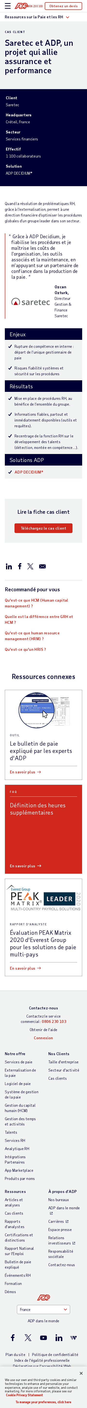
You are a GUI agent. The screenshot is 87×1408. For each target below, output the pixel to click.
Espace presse (60, 1229)
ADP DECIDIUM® (28, 472)
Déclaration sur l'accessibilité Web (42, 1366)
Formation (13, 1283)
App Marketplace (19, 1170)
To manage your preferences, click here (43, 1402)
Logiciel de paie (18, 1083)
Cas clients (57, 1078)
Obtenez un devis (63, 6)
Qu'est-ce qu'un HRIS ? (25, 649)
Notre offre (15, 1053)
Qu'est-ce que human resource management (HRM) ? (32, 636)
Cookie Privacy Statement (24, 1395)
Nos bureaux (58, 1199)
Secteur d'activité (63, 1070)
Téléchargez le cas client (43, 528)
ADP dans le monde (64, 1207)
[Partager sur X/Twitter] (30, 566)
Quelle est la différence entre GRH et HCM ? (39, 619)
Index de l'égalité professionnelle (42, 1360)
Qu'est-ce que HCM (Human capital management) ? (36, 603)
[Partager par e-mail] (42, 566)
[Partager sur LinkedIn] (9, 566)
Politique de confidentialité (55, 1354)
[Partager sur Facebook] (19, 566)
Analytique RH (17, 1148)
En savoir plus (23, 772)
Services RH (15, 1140)
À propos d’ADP (62, 1191)
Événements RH (18, 1275)
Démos (10, 1291)
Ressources (15, 1191)
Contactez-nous (43, 1008)
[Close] (81, 1373)
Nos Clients (58, 1053)
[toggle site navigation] (8, 6)
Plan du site (15, 1354)
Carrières (56, 1221)
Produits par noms (20, 1178)
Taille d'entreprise (63, 1061)
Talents (11, 1132)
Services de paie (18, 1061)
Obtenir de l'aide (44, 1029)
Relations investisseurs (59, 1240)
